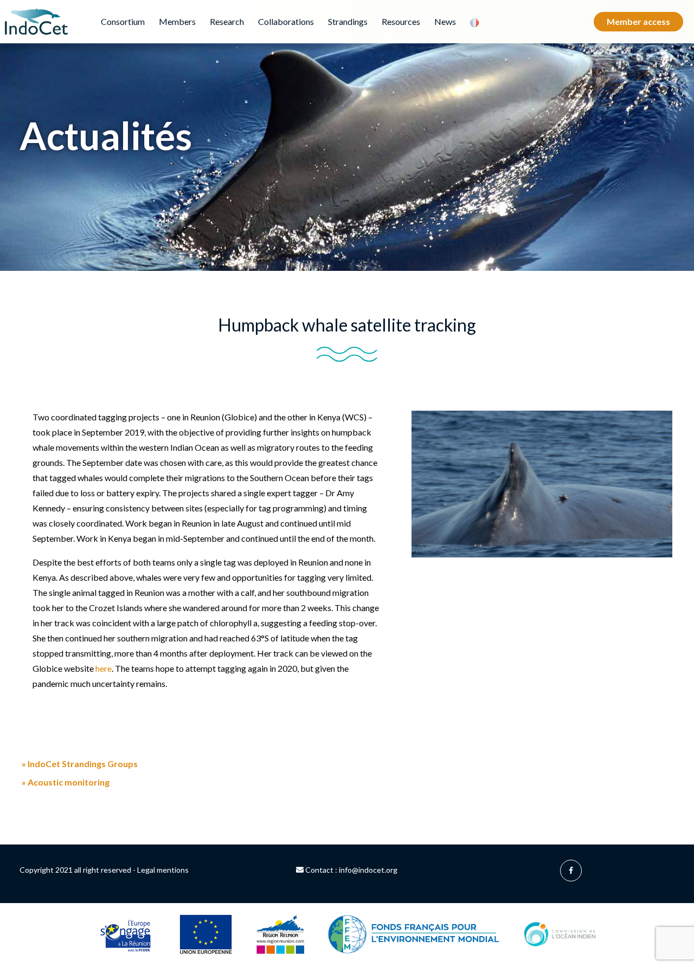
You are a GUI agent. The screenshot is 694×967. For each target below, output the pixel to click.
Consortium (123, 21)
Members (177, 21)
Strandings (348, 21)
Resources (401, 21)
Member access (638, 21)
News (445, 21)
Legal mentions (163, 869)
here (103, 668)
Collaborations (286, 21)
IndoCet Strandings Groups (80, 764)
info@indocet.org (368, 869)
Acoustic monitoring (66, 782)
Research (227, 21)
